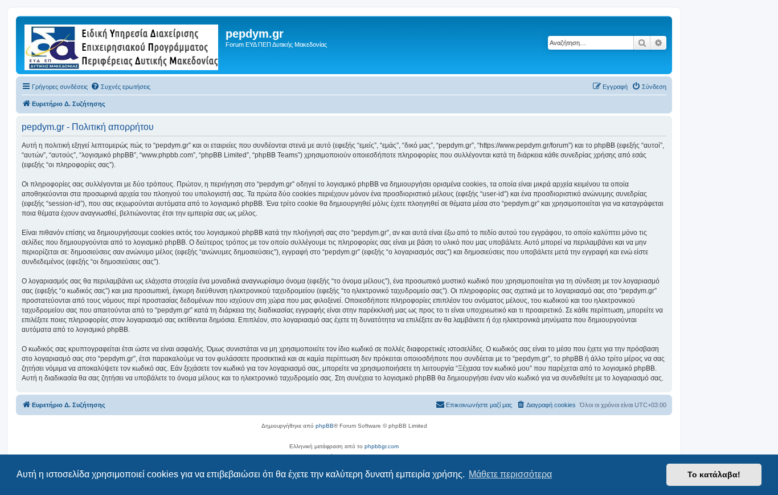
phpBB (325, 426)
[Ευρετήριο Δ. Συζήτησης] (122, 45)
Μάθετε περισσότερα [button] (510, 474)
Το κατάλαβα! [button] (713, 474)
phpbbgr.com (382, 446)
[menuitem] (120, 87)
